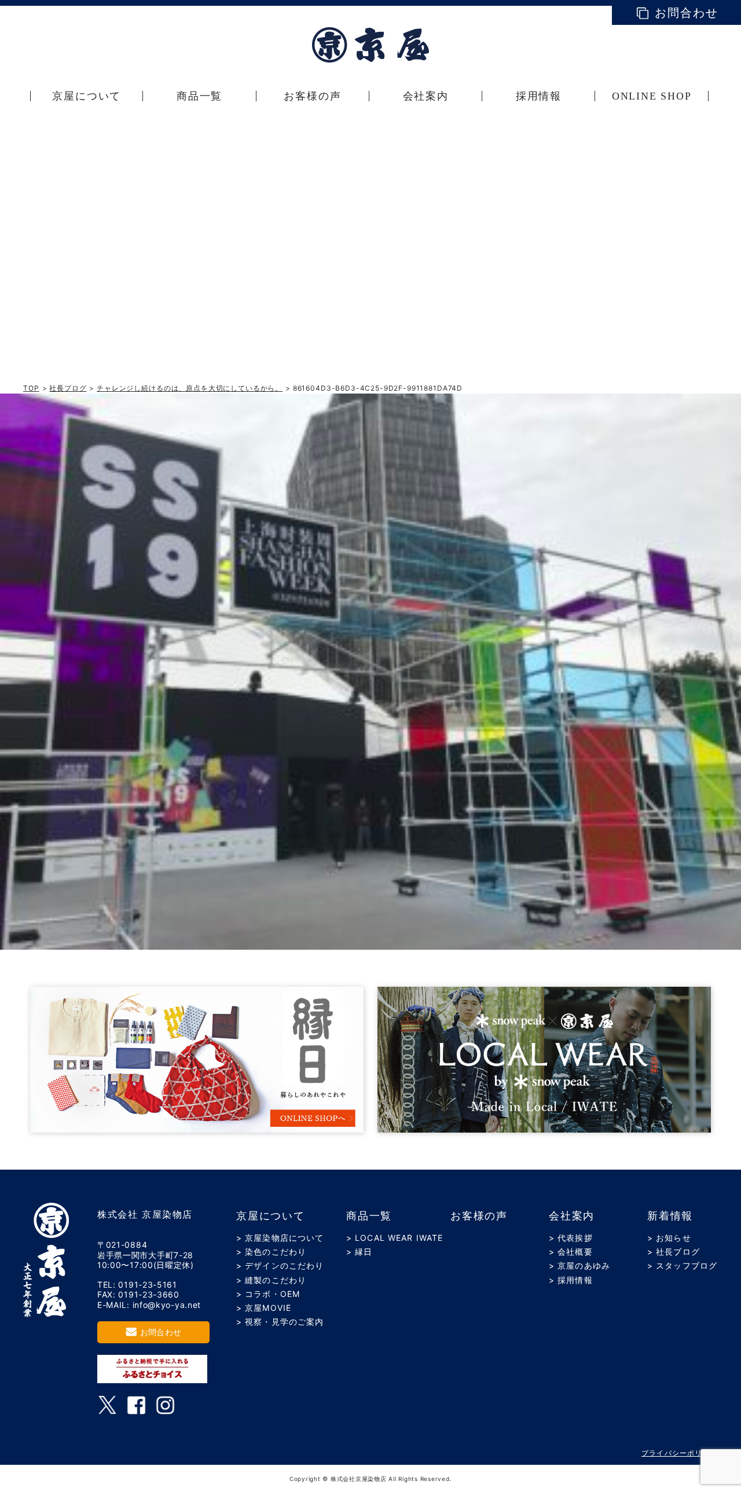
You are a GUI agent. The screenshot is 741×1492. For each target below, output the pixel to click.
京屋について (270, 1216)
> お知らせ (669, 1238)
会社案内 (572, 1216)
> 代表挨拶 (571, 1238)
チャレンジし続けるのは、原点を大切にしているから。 (190, 388)
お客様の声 (479, 1216)
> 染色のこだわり (271, 1251)
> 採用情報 (571, 1280)
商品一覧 (369, 1216)
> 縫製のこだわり (271, 1280)
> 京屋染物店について (280, 1238)
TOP (31, 388)
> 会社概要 (571, 1251)
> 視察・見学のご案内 (280, 1321)
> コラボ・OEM (268, 1294)
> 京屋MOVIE (263, 1308)
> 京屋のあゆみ (579, 1265)
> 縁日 (359, 1251)
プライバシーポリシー (679, 1453)
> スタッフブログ (682, 1265)
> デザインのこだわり (280, 1265)
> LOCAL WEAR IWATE (394, 1238)
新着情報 (670, 1216)
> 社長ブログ (673, 1251)
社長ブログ (67, 388)
